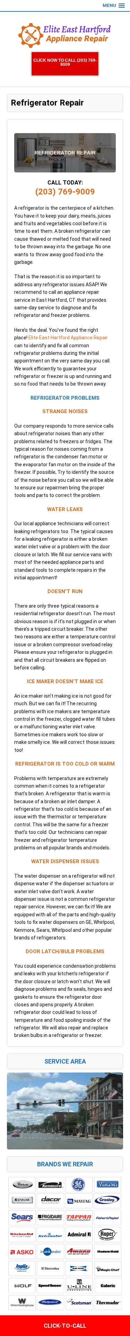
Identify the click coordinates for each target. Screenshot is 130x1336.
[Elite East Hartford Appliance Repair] (65, 32)
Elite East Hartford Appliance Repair (68, 337)
